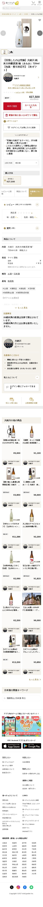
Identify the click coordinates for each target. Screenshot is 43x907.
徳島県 (34, 867)
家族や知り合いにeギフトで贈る (23, 115)
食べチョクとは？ (8, 762)
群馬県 (14, 849)
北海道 (4, 843)
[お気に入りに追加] (39, 20)
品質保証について (8, 769)
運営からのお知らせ (9, 807)
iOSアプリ (25, 828)
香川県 (4, 870)
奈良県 (4, 864)
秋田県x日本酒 (23, 293)
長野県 (34, 855)
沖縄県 (24, 877)
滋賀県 (4, 861)
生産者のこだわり (11, 355)
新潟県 (24, 852)
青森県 (14, 843)
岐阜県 (4, 858)
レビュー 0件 (20, 92)
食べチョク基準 (7, 765)
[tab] (7, 192)
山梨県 (24, 855)
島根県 (34, 864)
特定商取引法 (6, 818)
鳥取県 (24, 864)
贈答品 (14, 288)
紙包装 (23, 288)
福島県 (24, 846)
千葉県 (34, 849)
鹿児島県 (15, 877)
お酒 (10, 274)
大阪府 (24, 861)
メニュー (39, 4)
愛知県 (24, 858)
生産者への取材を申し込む (31, 773)
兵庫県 (34, 861)
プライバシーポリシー (9, 814)
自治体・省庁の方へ (29, 788)
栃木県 (4, 849)
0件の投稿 (29, 92)
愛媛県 (14, 870)
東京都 (4, 852)
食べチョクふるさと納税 (30, 800)
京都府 (14, 861)
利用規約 (5, 811)
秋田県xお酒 (9, 293)
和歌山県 (15, 864)
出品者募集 (26, 762)
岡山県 (4, 867)
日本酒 (17, 274)
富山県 (34, 852)
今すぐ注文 (12, 106)
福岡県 (34, 870)
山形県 (14, 846)
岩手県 (24, 843)
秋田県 (11, 281)
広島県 (14, 867)
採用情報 (5, 829)
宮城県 (34, 843)
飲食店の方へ (6, 772)
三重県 (34, 858)
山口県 (24, 867)
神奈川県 (15, 852)
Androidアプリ (27, 831)
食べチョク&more (28, 824)
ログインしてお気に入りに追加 (23, 127)
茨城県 (34, 846)
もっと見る (23, 308)
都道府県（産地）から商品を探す (15, 838)
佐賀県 (4, 874)
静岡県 (14, 858)
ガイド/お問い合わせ (9, 804)
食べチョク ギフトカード (30, 821)
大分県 (34, 874)
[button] (21, 211)
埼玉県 (24, 849)
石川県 (4, 855)
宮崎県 (4, 877)
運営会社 (5, 800)
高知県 (24, 870)
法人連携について (28, 785)
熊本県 (24, 874)
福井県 (14, 855)
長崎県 (14, 874)
